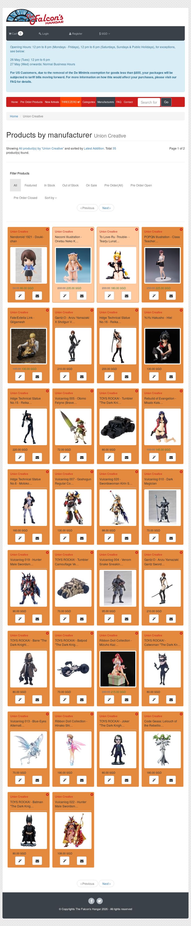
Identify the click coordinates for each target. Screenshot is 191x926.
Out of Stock (70, 185)
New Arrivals (52, 102)
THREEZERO (69, 102)
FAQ (118, 102)
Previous (88, 208)
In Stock (49, 185)
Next (105, 208)
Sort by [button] (50, 197)
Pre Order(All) (113, 185)
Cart (16, 33)
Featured (31, 185)
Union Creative (19, 231)
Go (166, 101)
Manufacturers (105, 102)
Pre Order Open (141, 185)
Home (14, 102)
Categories (89, 102)
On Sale (91, 185)
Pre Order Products (31, 102)
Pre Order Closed (25, 197)
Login (45, 33)
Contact (128, 102)
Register (76, 33)
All (15, 185)
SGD (104, 33)
